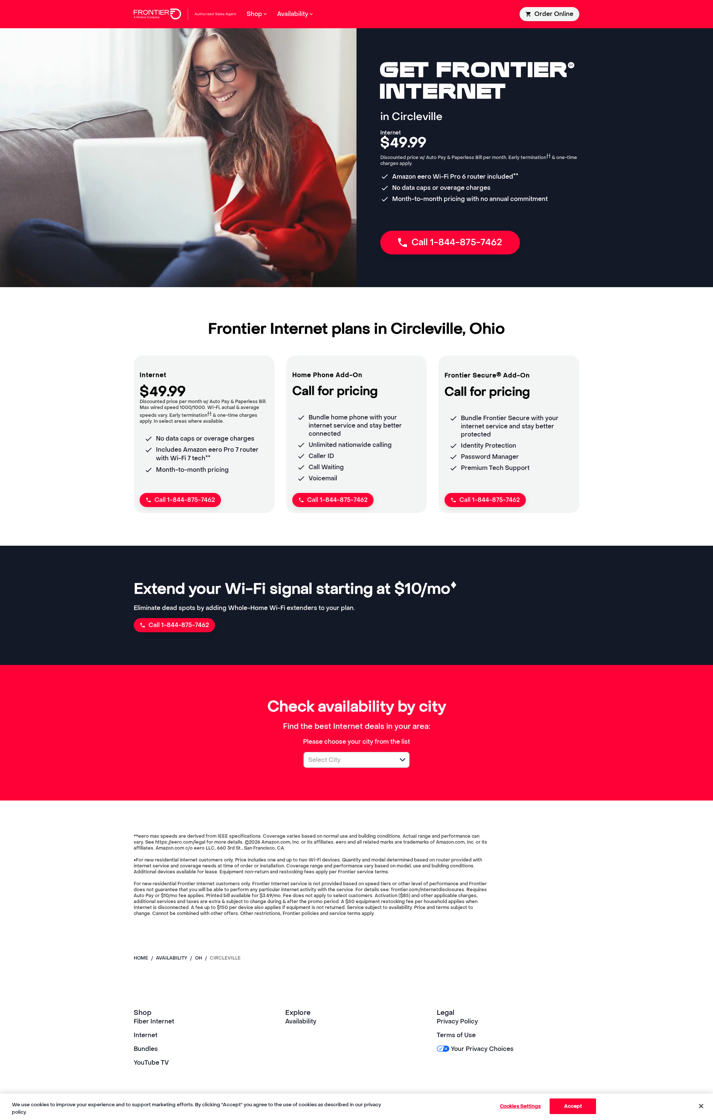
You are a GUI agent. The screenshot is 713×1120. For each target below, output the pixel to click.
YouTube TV (151, 1063)
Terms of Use (456, 1035)
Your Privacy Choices (482, 1049)
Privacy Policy (457, 1021)
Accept (573, 1106)
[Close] (701, 1106)
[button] (402, 759)
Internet (145, 1035)
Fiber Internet (154, 1021)
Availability (300, 1021)
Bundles (146, 1049)
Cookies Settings (520, 1106)
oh (198, 958)
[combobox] (348, 759)
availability (171, 958)
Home (141, 958)
